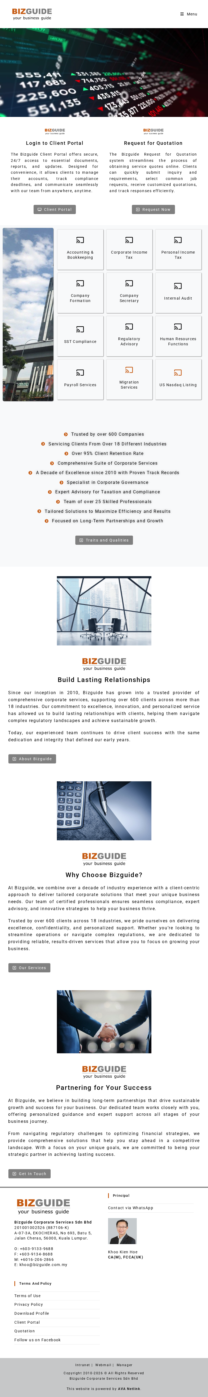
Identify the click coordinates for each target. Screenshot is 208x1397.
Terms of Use (27, 1296)
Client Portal (27, 1322)
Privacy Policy (28, 1304)
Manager (125, 1365)
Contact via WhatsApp (130, 1208)
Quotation (24, 1331)
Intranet (82, 1365)
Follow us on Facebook (37, 1340)
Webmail (103, 1365)
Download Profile (31, 1313)
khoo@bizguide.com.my (44, 1264)
